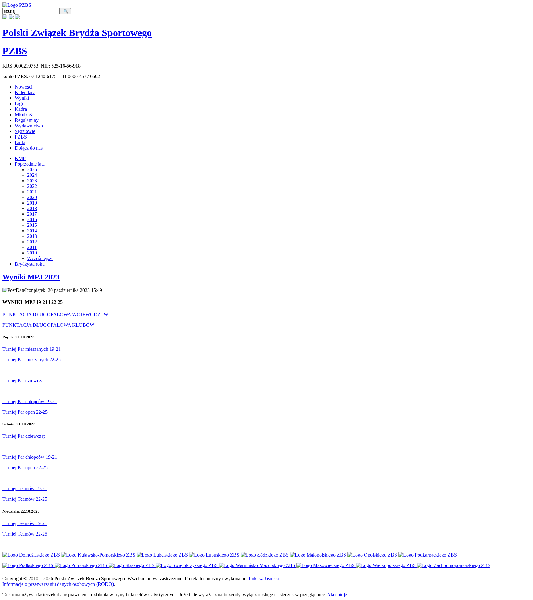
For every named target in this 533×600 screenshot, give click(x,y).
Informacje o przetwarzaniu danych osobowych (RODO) (58, 584)
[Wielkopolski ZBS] (386, 565)
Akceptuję (337, 594)
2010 (32, 252)
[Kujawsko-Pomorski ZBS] (99, 554)
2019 (32, 202)
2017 (32, 214)
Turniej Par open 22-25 (25, 412)
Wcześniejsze (40, 258)
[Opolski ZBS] (372, 554)
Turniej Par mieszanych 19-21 (31, 349)
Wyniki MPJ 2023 (31, 277)
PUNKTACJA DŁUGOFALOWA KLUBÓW (48, 325)
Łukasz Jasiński (264, 578)
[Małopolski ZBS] (318, 554)
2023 (32, 180)
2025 (32, 169)
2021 (32, 191)
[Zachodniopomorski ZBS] (453, 565)
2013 (32, 236)
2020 (32, 197)
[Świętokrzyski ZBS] (187, 565)
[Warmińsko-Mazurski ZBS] (257, 565)
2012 (32, 241)
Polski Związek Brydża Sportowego (77, 32)
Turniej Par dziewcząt (23, 380)
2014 (32, 230)
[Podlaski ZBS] (28, 565)
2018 (32, 208)
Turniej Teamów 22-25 (24, 499)
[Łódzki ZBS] (265, 554)
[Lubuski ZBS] (215, 554)
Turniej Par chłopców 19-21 (29, 401)
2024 (32, 175)
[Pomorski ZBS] (82, 565)
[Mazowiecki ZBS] (326, 565)
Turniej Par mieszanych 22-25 (31, 359)
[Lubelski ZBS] (163, 554)
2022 (32, 186)
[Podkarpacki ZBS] (427, 554)
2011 (32, 247)
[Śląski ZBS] (132, 565)
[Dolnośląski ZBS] (31, 554)
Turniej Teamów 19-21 (24, 488)
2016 (32, 219)
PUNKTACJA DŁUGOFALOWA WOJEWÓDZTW (55, 314)
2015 (32, 225)
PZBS (14, 50)
